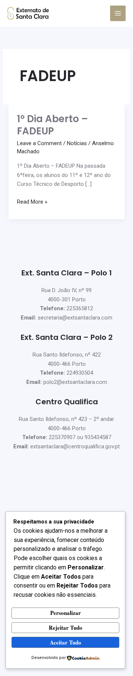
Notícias (77, 143)
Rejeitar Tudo (65, 627)
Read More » (32, 201)
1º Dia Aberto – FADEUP (52, 125)
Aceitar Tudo (65, 642)
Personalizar (65, 613)
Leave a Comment (39, 143)
